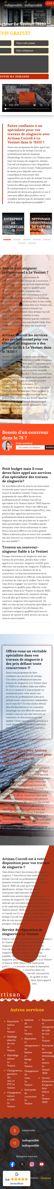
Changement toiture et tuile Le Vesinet (11, 1099)
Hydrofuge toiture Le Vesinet (11, 1060)
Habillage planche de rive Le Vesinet (11, 1043)
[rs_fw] (22, 1164)
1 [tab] (7, 239)
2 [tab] (17, 239)
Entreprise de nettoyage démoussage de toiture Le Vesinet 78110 (46, 1059)
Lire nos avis (16, 1183)
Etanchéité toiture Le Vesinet (11, 1026)
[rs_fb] (12, 1164)
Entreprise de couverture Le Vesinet (28, 1096)
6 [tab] (22, 243)
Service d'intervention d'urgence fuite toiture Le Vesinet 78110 (46, 1090)
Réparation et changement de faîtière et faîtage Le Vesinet (28, 1052)
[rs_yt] (41, 1164)
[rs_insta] (32, 1164)
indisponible (30, 1140)
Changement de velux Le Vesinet (28, 1078)
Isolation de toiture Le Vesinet (28, 1027)
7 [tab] (32, 243)
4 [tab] (37, 239)
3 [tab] (27, 239)
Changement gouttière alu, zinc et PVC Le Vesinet (11, 1079)
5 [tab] (47, 239)
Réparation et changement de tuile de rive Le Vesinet (46, 1030)
